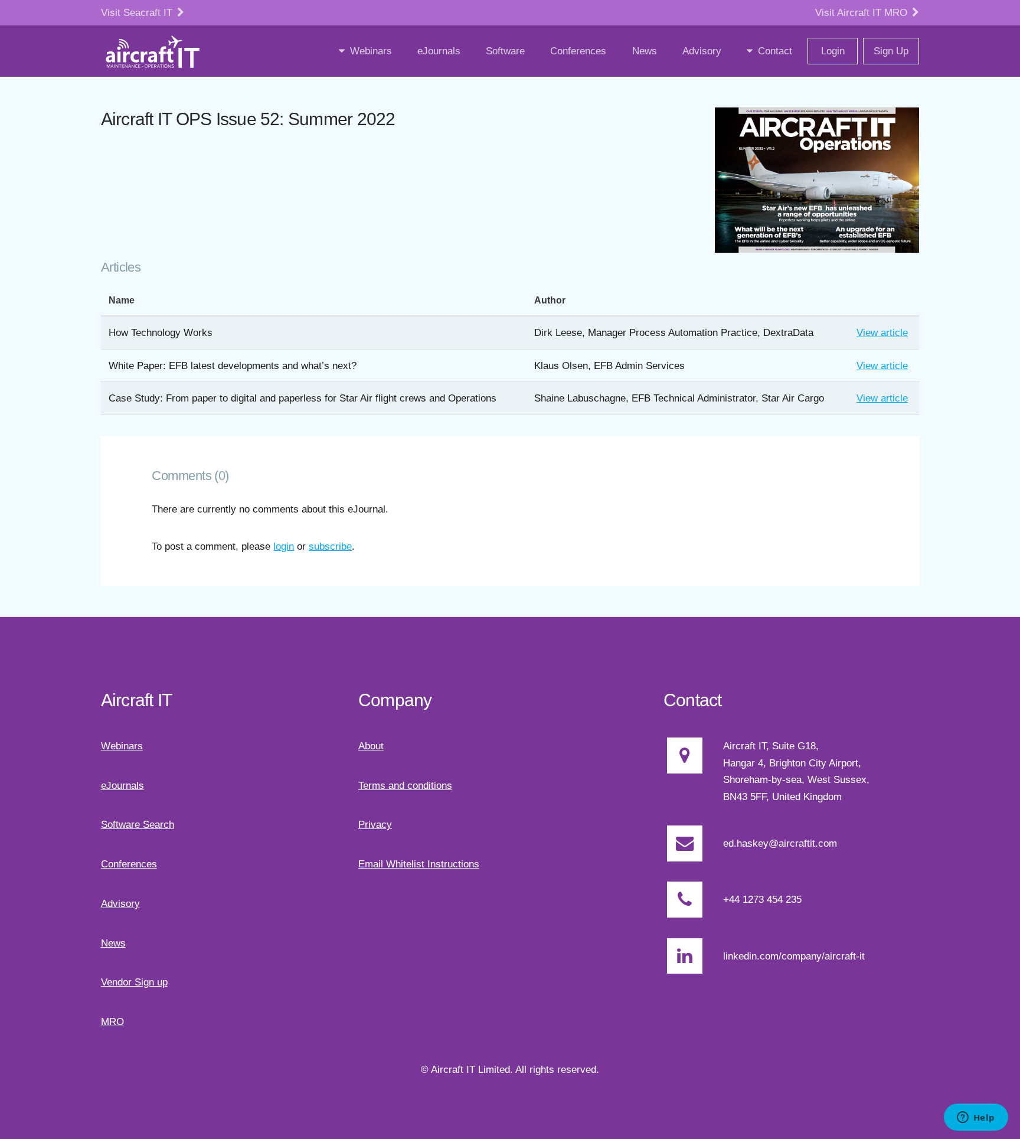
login (283, 546)
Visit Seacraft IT (138, 12)
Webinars (122, 746)
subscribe (330, 546)
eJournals (122, 785)
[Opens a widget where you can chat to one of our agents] (975, 1118)
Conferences (129, 864)
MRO (112, 1021)
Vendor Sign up (134, 982)
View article (882, 332)
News (113, 943)
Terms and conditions (405, 785)
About (371, 746)
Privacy (375, 824)
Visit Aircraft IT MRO (862, 12)
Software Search (137, 824)
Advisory (120, 903)
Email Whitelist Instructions (418, 864)
